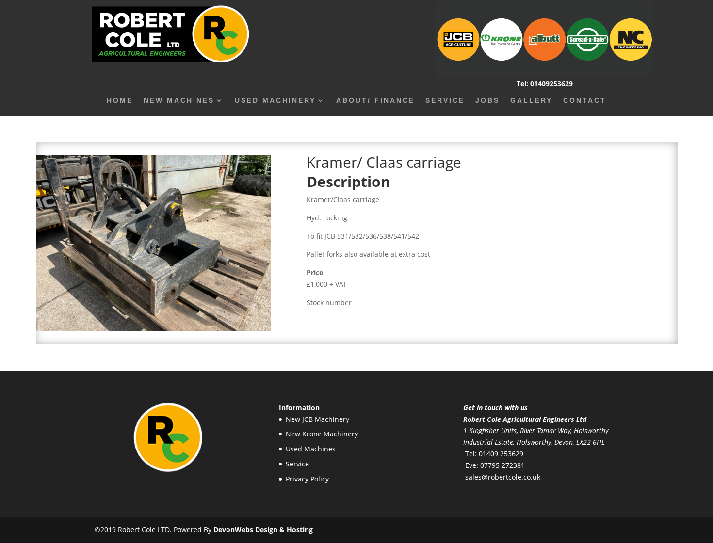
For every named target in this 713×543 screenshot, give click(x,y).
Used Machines (311, 448)
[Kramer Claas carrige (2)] (154, 328)
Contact (584, 100)
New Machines (179, 100)
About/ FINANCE (375, 100)
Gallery (531, 100)
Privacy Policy (307, 478)
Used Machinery (275, 100)
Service (445, 100)
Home (120, 100)
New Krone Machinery (322, 433)
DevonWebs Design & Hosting (263, 529)
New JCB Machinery (317, 419)
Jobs (487, 100)
